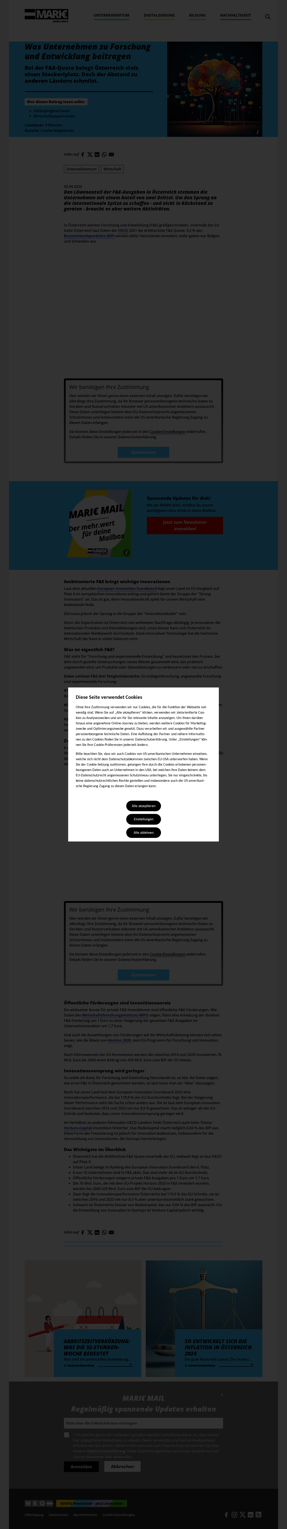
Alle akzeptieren (143, 806)
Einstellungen (143, 819)
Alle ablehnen (144, 833)
